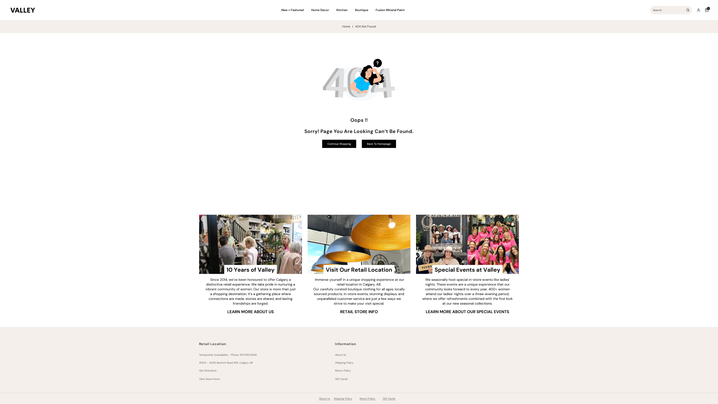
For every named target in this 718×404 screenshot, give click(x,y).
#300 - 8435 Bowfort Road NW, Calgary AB (226, 362)
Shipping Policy (344, 362)
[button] (293, 10)
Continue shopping (339, 144)
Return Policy (343, 370)
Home (346, 26)
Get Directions (208, 370)
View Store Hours (209, 379)
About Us (340, 354)
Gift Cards (341, 379)
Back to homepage (379, 144)
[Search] (688, 10)
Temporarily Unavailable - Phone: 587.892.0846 (228, 354)
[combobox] (671, 10)
